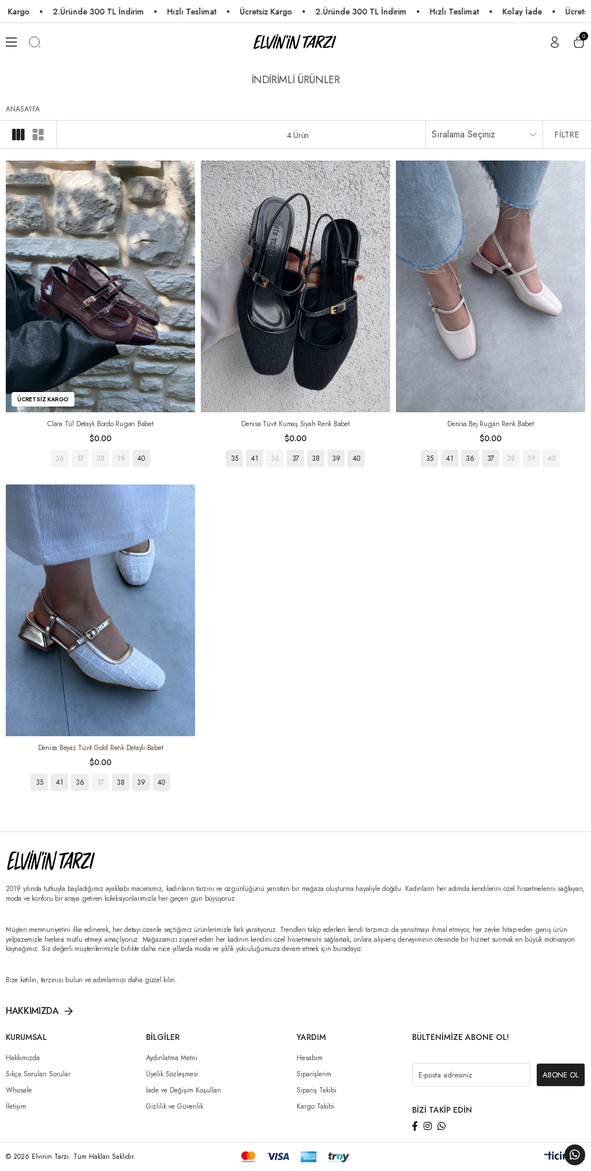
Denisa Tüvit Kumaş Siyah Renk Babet (295, 424)
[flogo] (63, 860)
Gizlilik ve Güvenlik (174, 1106)
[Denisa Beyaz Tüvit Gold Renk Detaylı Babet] (100, 610)
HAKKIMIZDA (32, 1011)
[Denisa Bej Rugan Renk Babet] (490, 286)
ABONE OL (561, 1074)
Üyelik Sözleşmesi (172, 1074)
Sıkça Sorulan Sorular (38, 1074)
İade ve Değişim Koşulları (183, 1090)
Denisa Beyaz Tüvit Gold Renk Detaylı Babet (100, 748)
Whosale (19, 1090)
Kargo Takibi (315, 1106)
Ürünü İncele (100, 458)
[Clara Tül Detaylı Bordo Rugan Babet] (100, 286)
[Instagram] (428, 1126)
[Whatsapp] (441, 1126)
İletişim (16, 1106)
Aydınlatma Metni (171, 1058)
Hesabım (310, 1058)
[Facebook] (415, 1126)
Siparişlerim (314, 1074)
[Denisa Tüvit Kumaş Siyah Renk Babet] (295, 286)
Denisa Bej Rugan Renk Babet (490, 424)
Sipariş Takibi (316, 1090)
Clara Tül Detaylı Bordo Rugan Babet (100, 424)
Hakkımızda (23, 1058)
